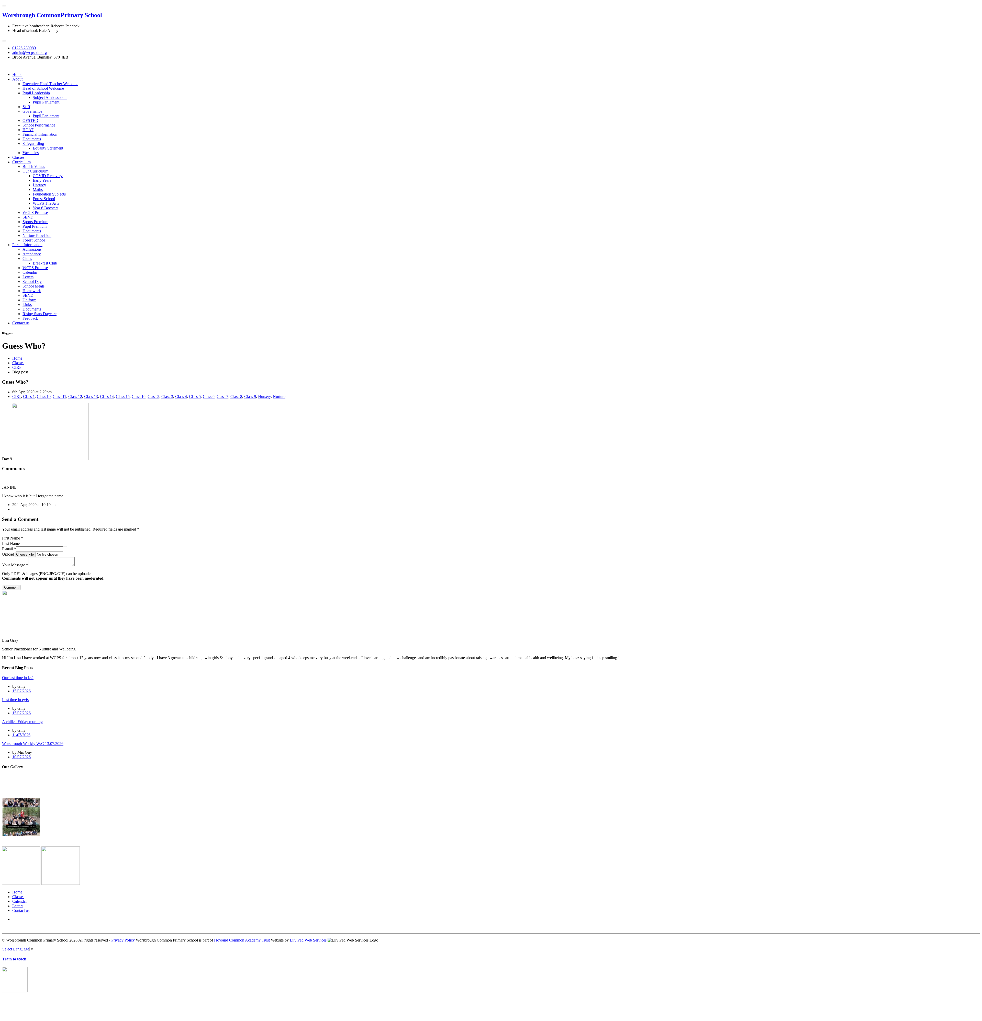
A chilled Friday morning (22, 721)
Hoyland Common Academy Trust (242, 940)
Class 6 (209, 396)
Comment (11, 587)
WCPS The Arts (46, 203)
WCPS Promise (35, 212)
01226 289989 (24, 48)
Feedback (30, 318)
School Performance (39, 125)
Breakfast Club (45, 263)
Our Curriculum (35, 171)
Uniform (29, 300)
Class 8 (236, 396)
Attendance (32, 254)
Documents (32, 139)
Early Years (42, 180)
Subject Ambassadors (50, 97)
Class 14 (107, 396)
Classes (18, 157)
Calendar (30, 272)
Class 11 (59, 396)
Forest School (44, 199)
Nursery (264, 396)
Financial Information (40, 134)
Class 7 (222, 396)
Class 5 (195, 396)
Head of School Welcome (43, 88)
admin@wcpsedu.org (29, 52)
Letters (28, 277)
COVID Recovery (48, 176)
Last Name (11, 543)
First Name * (12, 538)
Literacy (39, 185)
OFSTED (30, 120)
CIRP (16, 367)
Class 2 (153, 396)
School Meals (33, 286)
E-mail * (9, 549)
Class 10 (44, 396)
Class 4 (181, 396)
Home (17, 74)
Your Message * (15, 565)
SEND (28, 217)
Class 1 (29, 396)
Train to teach (14, 959)
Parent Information (27, 245)
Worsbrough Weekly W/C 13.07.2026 (32, 743)
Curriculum (21, 162)
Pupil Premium (35, 226)
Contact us (20, 323)
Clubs (27, 258)
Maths (38, 189)
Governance (32, 111)
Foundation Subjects (49, 194)
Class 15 (123, 396)
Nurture (279, 396)
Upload (8, 554)
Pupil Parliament (46, 102)
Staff (26, 107)
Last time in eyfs (15, 699)
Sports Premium (35, 222)
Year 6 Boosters (45, 208)
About (17, 79)
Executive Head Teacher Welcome (50, 84)
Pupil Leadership (36, 93)
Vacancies (31, 153)
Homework (32, 291)
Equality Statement (48, 148)
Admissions (32, 249)
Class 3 (167, 396)
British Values (34, 166)
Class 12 (75, 396)
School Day (32, 281)
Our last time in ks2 (18, 677)
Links (27, 304)
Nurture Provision (37, 235)
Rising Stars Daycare (40, 314)
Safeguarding (33, 143)
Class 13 (91, 396)
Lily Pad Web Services (308, 940)
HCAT (28, 130)
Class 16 (139, 396)
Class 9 (250, 396)
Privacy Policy (123, 940)
